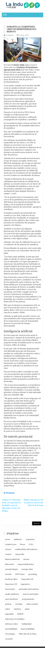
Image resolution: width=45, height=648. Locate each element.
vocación (9, 638)
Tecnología (10, 633)
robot (7, 609)
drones (26, 559)
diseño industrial (12, 559)
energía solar (27, 569)
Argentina (30, 539)
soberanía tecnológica (14, 619)
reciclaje (18, 604)
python (8, 604)
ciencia (8, 549)
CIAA (31, 544)
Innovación (10, 589)
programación (28, 599)
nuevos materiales (30, 594)
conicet (8, 554)
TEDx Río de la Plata (27, 633)
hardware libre (11, 579)
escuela (8, 574)
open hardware (11, 599)
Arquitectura (10, 544)
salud (27, 609)
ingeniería (25, 584)
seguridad (9, 614)
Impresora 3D (11, 584)
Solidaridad (26, 624)
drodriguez (10, 35)
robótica (17, 609)
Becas (22, 544)
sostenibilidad (11, 628)
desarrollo (19, 554)
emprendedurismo (26, 564)
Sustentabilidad (27, 628)
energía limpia (11, 569)
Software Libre (11, 624)
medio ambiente (12, 594)
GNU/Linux (20, 574)
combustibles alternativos (26, 549)
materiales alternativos (29, 589)
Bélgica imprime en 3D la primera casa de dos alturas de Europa (33, 502)
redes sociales (32, 604)
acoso (7, 539)
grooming (32, 574)
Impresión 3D (27, 579)
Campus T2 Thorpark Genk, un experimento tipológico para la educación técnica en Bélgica (11, 505)
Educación (9, 564)
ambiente (18, 539)
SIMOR (20, 614)
